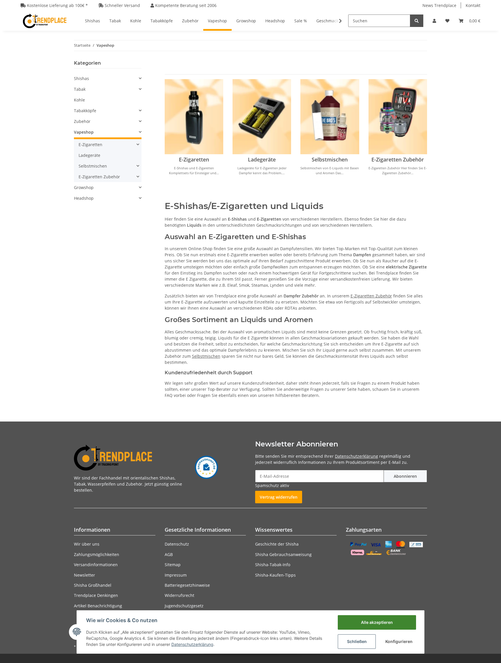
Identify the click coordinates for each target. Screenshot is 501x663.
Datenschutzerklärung (356, 456)
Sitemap (173, 564)
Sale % (300, 20)
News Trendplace (439, 5)
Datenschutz (177, 544)
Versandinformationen (96, 564)
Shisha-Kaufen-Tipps (275, 575)
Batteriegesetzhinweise (187, 585)
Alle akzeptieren (377, 622)
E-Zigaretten (194, 159)
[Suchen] (416, 20)
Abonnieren (405, 476)
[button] (434, 21)
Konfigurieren (399, 641)
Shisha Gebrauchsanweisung (283, 554)
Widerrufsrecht (179, 595)
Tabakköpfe (85, 110)
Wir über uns (86, 544)
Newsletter (84, 575)
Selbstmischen (330, 159)
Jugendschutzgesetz (184, 605)
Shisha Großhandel (92, 585)
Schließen (357, 641)
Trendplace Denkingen (96, 595)
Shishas (81, 78)
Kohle (79, 100)
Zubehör (82, 121)
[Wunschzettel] (447, 21)
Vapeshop (84, 132)
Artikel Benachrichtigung (98, 605)
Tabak (80, 89)
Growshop (84, 187)
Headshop (84, 198)
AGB (169, 554)
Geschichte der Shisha (277, 544)
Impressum (176, 575)
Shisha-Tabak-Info (272, 564)
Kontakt (473, 5)
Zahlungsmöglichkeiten (96, 554)
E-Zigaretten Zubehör (397, 159)
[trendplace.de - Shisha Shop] (44, 21)
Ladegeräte (262, 159)
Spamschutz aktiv (272, 485)
